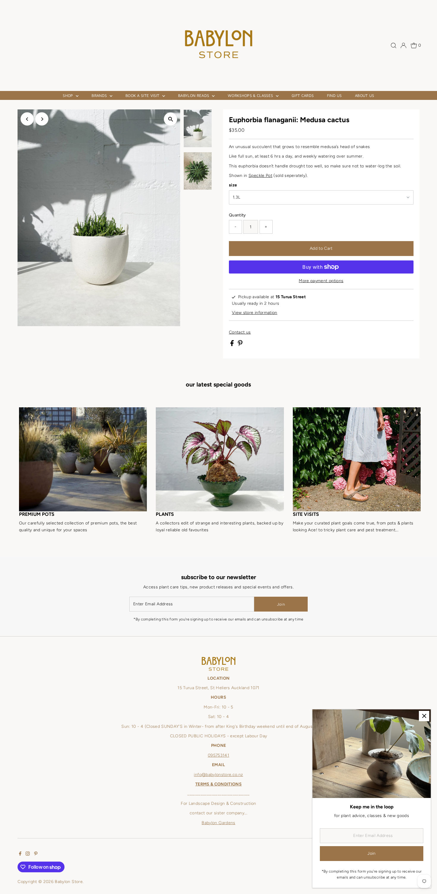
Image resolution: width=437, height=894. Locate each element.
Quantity (237, 215)
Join (281, 604)
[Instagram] (27, 854)
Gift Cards (303, 95)
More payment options (321, 280)
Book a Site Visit (143, 95)
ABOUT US (364, 95)
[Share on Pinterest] (240, 344)
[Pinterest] (36, 854)
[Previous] (27, 119)
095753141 (218, 755)
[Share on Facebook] (232, 344)
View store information (254, 313)
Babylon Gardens (218, 822)
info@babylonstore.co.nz (218, 774)
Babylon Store (69, 881)
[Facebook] (20, 854)
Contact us (240, 332)
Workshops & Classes (251, 95)
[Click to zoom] (170, 119)
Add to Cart (321, 248)
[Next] (41, 119)
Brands (100, 95)
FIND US (334, 95)
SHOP (68, 95)
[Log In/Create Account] (403, 45)
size (233, 185)
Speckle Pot (260, 175)
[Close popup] (424, 716)
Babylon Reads (194, 95)
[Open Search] (393, 45)
